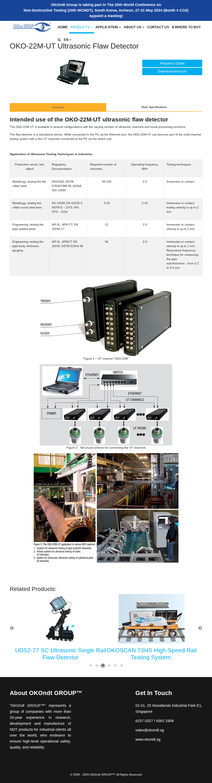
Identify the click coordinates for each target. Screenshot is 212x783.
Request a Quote (172, 63)
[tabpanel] (60, 628)
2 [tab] (97, 666)
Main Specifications (154, 107)
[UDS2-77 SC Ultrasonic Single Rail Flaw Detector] (60, 619)
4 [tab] (109, 666)
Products (80, 27)
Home (63, 27)
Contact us (158, 27)
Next (200, 628)
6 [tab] (121, 666)
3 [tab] (103, 666)
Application (106, 27)
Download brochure (172, 71)
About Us (132, 27)
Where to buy (187, 27)
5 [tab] (115, 666)
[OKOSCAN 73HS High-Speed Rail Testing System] (151, 619)
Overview (58, 107)
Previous (12, 628)
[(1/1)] (73, 72)
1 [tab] (90, 666)
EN (66, 40)
